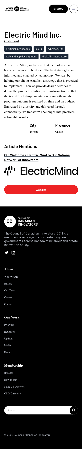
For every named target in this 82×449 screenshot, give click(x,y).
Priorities (9, 324)
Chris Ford (11, 41)
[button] (73, 9)
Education (9, 331)
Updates (8, 338)
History (8, 283)
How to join (10, 379)
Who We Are (11, 276)
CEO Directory (12, 393)
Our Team (9, 290)
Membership (13, 365)
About (8, 269)
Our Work (11, 317)
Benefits (8, 373)
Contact (8, 304)
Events (7, 352)
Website (41, 189)
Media (7, 345)
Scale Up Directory (14, 386)
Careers (8, 297)
